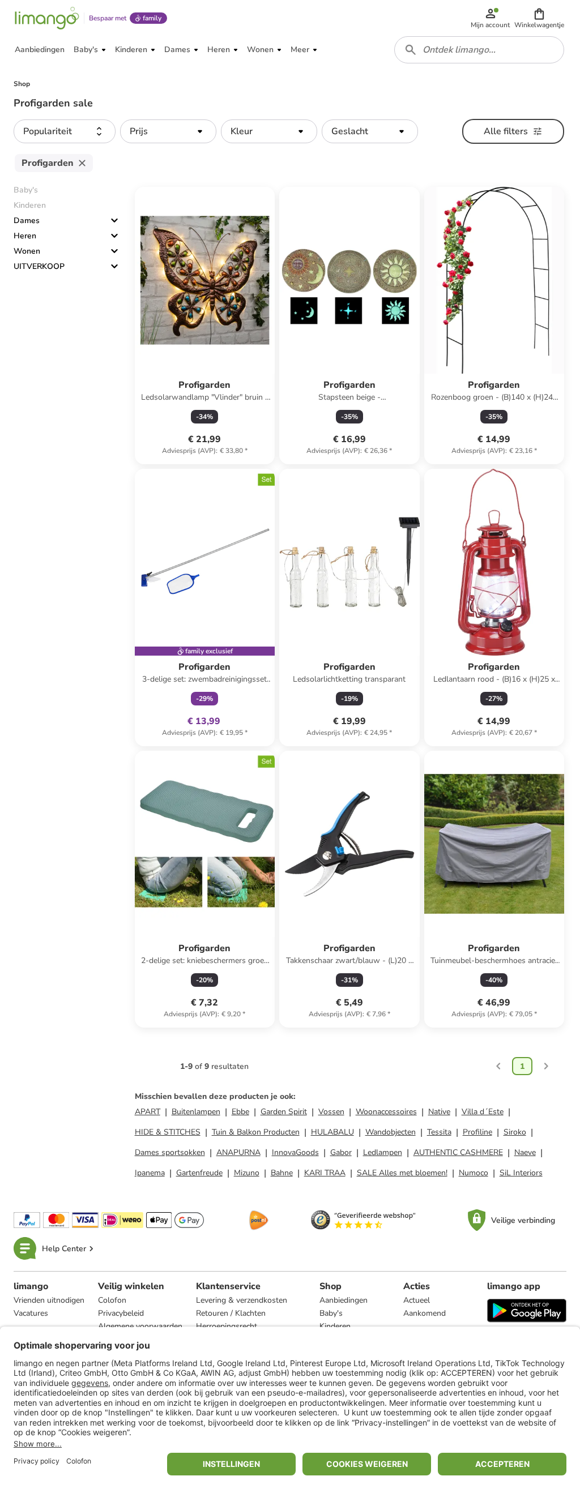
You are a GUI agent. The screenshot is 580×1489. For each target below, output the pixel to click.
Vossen (331, 1111)
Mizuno (246, 1172)
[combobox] (479, 49)
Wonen (27, 251)
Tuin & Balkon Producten (256, 1132)
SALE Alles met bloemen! (402, 1172)
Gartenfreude (199, 1172)
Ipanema (150, 1172)
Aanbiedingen (343, 1300)
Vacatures (31, 1313)
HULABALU (332, 1132)
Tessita (439, 1132)
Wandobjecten (390, 1132)
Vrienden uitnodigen (49, 1300)
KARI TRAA (325, 1172)
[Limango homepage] (47, 18)
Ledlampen (382, 1152)
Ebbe (240, 1111)
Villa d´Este (483, 1111)
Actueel (416, 1300)
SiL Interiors (521, 1172)
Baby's (331, 1313)
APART (147, 1111)
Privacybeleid (121, 1313)
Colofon (112, 1300)
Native (439, 1111)
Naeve (525, 1152)
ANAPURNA (238, 1152)
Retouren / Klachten (231, 1313)
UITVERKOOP (39, 266)
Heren (25, 235)
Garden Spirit (284, 1111)
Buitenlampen (196, 1111)
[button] (539, 18)
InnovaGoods (295, 1152)
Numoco (473, 1172)
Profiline (477, 1132)
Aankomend (424, 1313)
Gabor (341, 1152)
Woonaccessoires (386, 1111)
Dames (27, 220)
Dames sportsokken (170, 1152)
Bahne (282, 1172)
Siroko (515, 1132)
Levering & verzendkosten (241, 1300)
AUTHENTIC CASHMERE (458, 1152)
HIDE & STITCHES (168, 1132)
